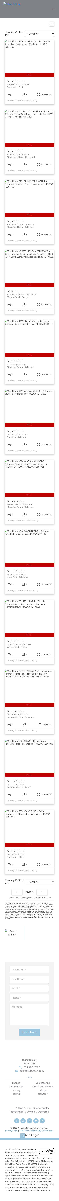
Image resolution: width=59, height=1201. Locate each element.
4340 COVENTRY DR (17, 575)
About (42, 1090)
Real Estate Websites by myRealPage (36, 1131)
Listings (16, 1083)
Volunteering (43, 1083)
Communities (16, 1086)
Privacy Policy (11, 1131)
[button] (16, 1120)
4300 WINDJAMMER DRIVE (20, 505)
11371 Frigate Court (20, 365)
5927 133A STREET (19, 785)
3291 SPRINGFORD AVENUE (20, 225)
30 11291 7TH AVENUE (21, 155)
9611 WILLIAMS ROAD (17, 435)
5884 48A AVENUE (16, 855)
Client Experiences (42, 1086)
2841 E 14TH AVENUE (21, 715)
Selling (16, 1094)
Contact (43, 1094)
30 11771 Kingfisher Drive (19, 645)
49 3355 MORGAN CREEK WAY (21, 295)
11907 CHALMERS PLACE (19, 85)
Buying (16, 1090)
